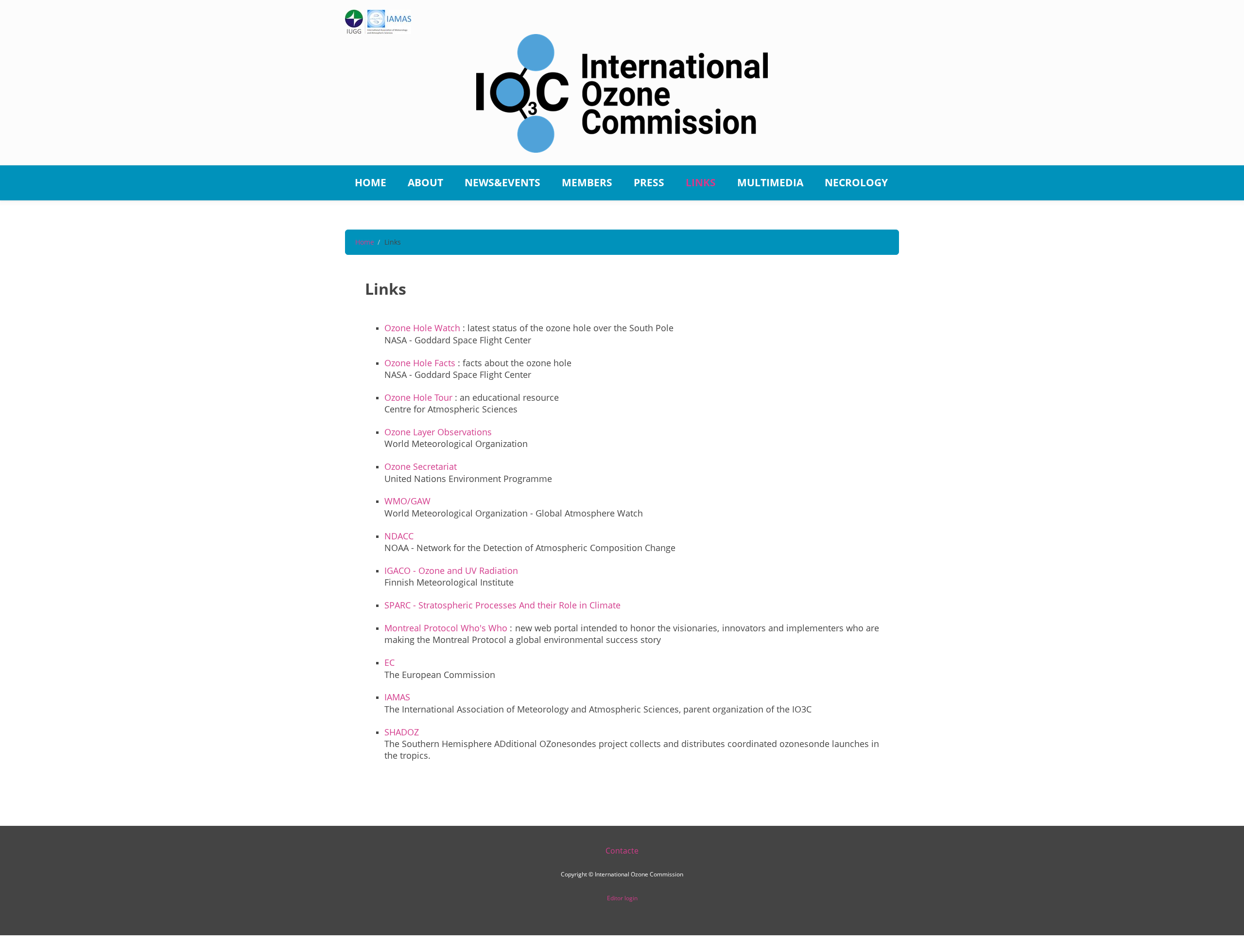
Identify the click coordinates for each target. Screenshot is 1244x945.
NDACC (399, 536)
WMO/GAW (407, 501)
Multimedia (770, 182)
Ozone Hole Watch (422, 328)
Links (701, 182)
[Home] (622, 92)
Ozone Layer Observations (438, 432)
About (425, 182)
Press (649, 182)
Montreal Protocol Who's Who (445, 628)
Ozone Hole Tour (418, 397)
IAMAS (397, 697)
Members (587, 182)
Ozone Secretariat (420, 466)
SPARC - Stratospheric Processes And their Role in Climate (502, 605)
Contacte (622, 850)
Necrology (856, 182)
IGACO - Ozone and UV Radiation (451, 570)
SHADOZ (401, 732)
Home (370, 182)
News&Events (502, 182)
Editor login (622, 898)
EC (389, 662)
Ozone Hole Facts (419, 363)
